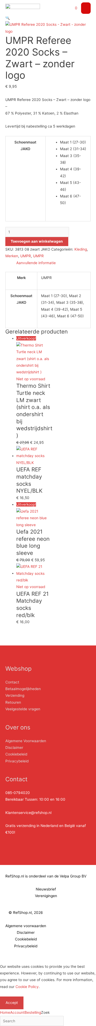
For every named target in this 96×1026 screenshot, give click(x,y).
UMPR (25, 256)
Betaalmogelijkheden (23, 689)
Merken (11, 256)
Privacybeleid (17, 761)
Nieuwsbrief (46, 889)
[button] (7, 18)
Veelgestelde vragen (22, 709)
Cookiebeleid (16, 754)
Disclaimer (14, 747)
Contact (12, 682)
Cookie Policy (27, 987)
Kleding (80, 249)
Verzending (14, 695)
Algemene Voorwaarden (25, 741)
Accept (12, 1002)
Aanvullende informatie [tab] (36, 263)
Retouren (13, 702)
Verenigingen (46, 896)
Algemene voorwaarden (25, 926)
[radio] (73, 142)
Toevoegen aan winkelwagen (37, 241)
